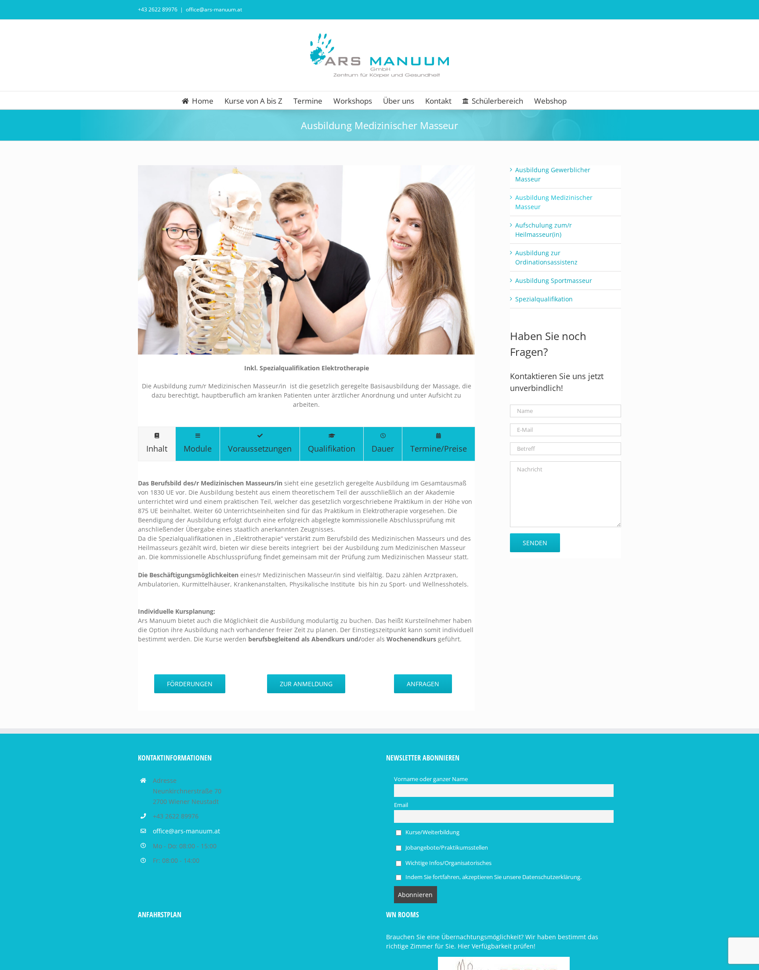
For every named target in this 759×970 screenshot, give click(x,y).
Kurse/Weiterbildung (431, 832)
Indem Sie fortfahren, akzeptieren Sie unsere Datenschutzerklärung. (493, 877)
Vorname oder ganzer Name (431, 779)
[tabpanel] (306, 565)
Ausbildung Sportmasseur (553, 280)
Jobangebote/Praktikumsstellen (446, 847)
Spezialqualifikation (544, 299)
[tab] (157, 444)
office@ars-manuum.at (214, 9)
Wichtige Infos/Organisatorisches (448, 863)
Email (401, 805)
